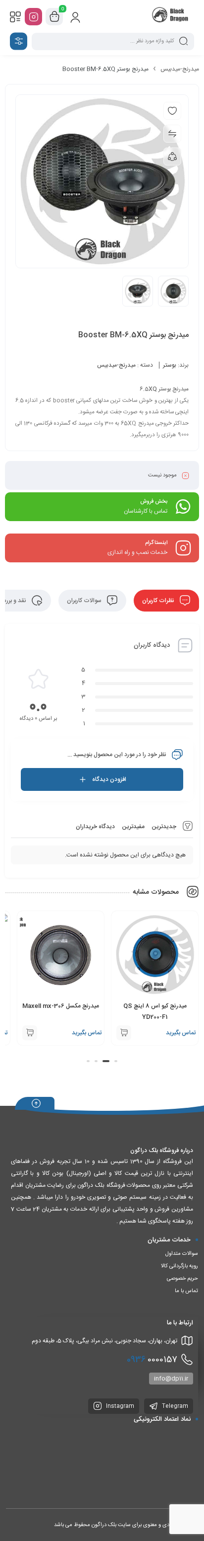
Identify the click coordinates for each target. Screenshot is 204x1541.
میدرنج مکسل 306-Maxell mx (60, 1006)
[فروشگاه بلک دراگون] (171, 16)
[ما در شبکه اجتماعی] (33, 16)
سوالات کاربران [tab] (85, 601)
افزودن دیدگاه (109, 779)
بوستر (169, 365)
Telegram (174, 1406)
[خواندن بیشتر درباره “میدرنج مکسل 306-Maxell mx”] (29, 1032)
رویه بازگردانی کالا (179, 1266)
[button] (115, 1061)
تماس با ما (186, 1291)
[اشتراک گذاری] (172, 156)
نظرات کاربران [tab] (159, 601)
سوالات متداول (181, 1253)
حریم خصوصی (182, 1278)
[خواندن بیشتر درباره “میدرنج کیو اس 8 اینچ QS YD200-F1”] (123, 1032)
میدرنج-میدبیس (179, 69)
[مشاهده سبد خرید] (54, 16)
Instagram (119, 1406)
